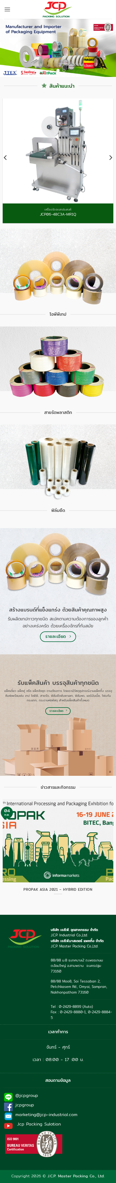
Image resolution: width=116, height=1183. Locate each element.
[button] (7, 9)
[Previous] (5, 157)
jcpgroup (24, 1105)
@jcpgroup (26, 1095)
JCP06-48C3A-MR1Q (58, 214)
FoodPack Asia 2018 (58, 889)
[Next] (110, 157)
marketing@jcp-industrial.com (46, 1114)
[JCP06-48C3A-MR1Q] (58, 151)
